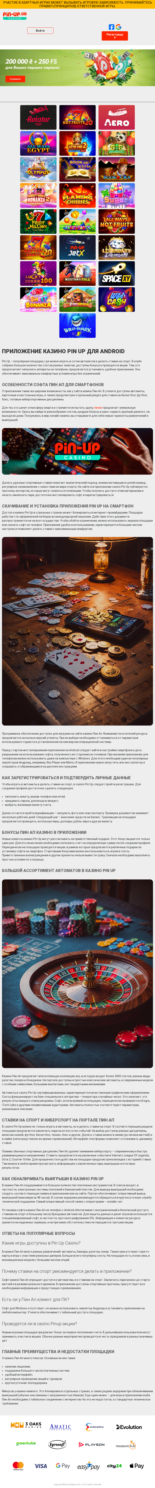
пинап (98, 407)
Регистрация (115, 36)
